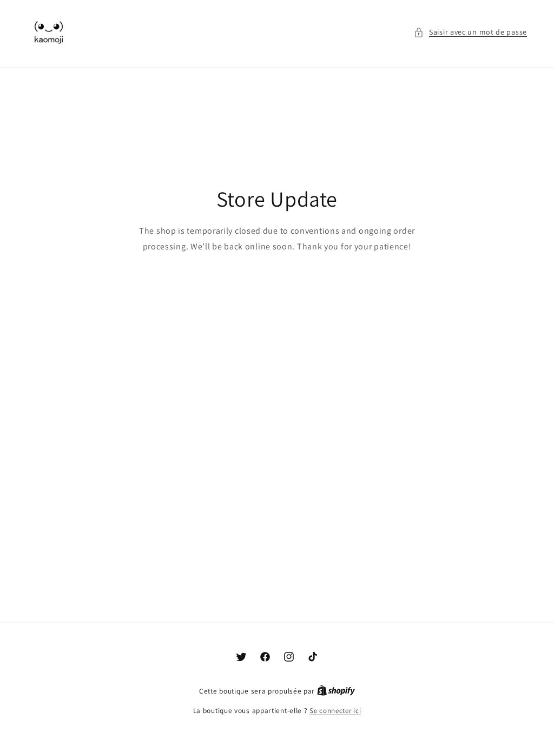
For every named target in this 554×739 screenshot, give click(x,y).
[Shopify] (336, 691)
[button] (470, 32)
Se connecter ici (335, 710)
